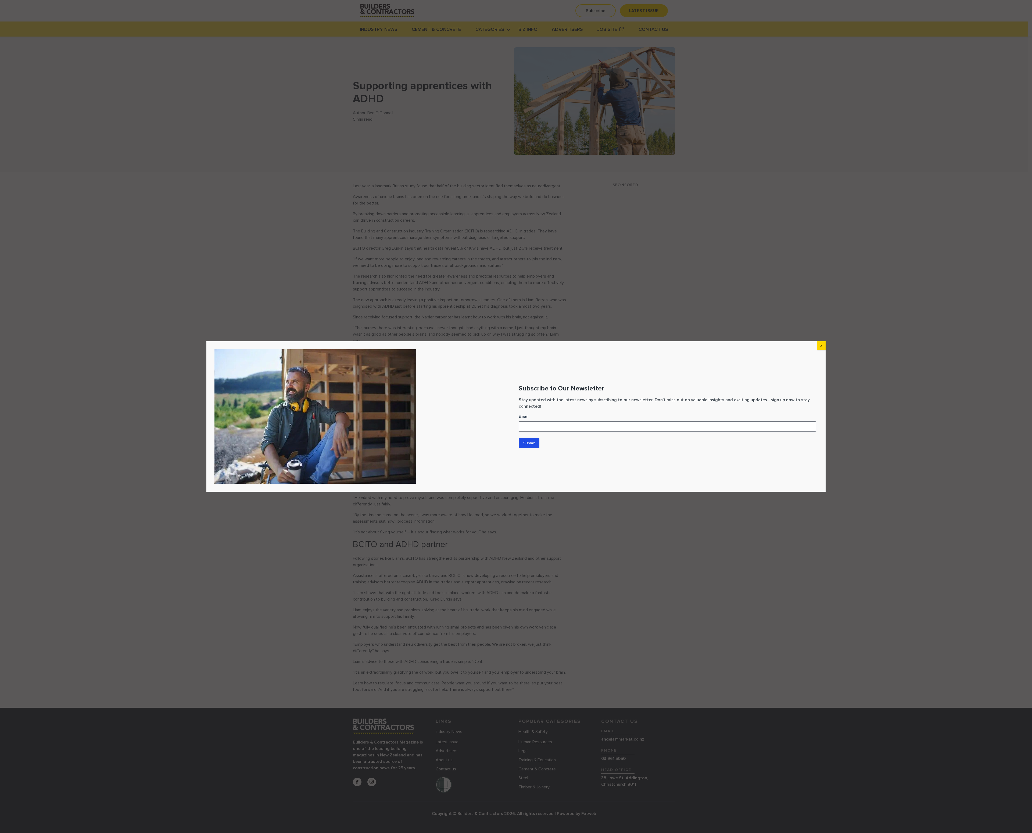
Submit (529, 443)
